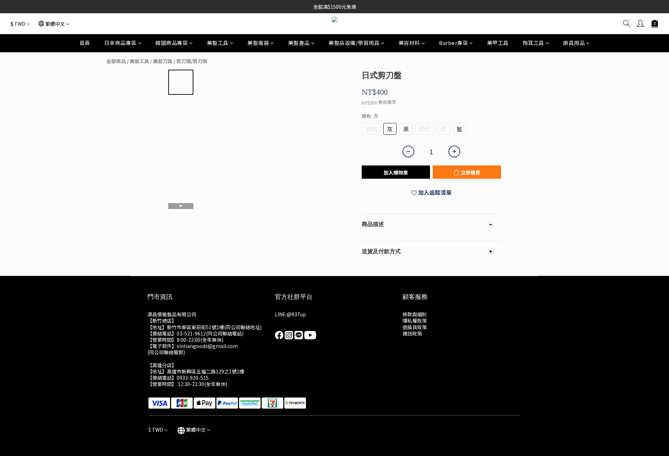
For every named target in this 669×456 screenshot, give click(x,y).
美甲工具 (498, 42)
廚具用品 (574, 42)
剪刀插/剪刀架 (191, 60)
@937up (296, 314)
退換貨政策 (414, 327)
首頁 (84, 42)
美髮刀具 (162, 60)
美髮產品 (299, 42)
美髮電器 (258, 42)
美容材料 (409, 42)
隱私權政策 (414, 320)
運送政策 (412, 333)
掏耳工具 (533, 42)
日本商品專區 (120, 42)
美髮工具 (218, 42)
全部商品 (116, 60)
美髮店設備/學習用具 (354, 42)
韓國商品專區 (171, 42)
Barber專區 (453, 42)
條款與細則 (414, 314)
